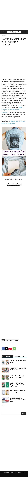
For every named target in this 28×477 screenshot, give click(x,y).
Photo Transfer (9, 340)
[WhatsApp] (14, 348)
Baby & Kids (6, 472)
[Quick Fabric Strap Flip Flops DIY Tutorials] (5, 377)
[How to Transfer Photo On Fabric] (5, 362)
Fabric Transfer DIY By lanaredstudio (14, 184)
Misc (23, 472)
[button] (2, 32)
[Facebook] (3, 348)
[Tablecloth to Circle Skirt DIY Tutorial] (5, 392)
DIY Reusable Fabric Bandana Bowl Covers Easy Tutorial (18, 399)
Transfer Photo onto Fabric (7, 342)
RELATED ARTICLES (7, 356)
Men (16, 472)
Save (11, 349)
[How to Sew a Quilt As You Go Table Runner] (5, 370)
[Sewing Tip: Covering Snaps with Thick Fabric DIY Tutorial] (5, 385)
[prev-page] (3, 406)
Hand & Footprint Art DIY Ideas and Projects (12, 109)
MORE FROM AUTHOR (19, 356)
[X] (6, 348)
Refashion (4, 35)
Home (19, 472)
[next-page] (5, 406)
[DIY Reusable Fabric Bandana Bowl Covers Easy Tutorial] (5, 400)
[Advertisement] (14, 15)
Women (11, 472)
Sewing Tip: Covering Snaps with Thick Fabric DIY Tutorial (17, 384)
